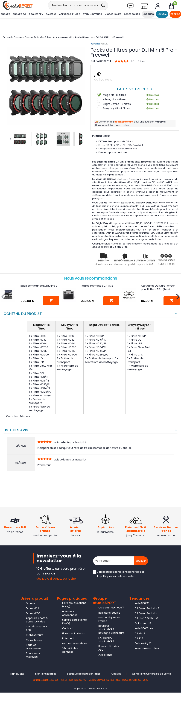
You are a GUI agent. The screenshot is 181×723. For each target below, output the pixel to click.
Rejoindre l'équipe (109, 612)
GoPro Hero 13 (143, 623)
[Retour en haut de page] (176, 502)
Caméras (51, 14)
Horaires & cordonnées (69, 613)
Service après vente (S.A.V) (74, 621)
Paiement (68, 638)
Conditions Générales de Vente (151, 674)
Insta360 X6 (142, 603)
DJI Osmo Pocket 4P (147, 608)
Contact (67, 628)
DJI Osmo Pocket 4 (146, 613)
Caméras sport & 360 (36, 628)
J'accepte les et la (120, 574)
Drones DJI (19, 14)
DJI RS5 (139, 638)
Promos (175, 14)
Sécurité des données (70, 650)
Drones (5, 14)
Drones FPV (36, 14)
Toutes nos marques (33, 655)
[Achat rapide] (51, 300)
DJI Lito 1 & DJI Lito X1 (146, 618)
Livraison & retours (73, 633)
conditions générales (127, 572)
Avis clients (105, 655)
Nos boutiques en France (109, 619)
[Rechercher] (103, 5)
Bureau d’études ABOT (108, 647)
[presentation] (10, 139)
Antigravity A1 (143, 643)
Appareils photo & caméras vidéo (37, 619)
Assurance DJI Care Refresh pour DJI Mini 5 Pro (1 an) (158, 287)
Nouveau (162, 14)
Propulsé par (80, 688)
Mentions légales (45, 674)
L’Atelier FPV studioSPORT (106, 639)
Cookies (116, 674)
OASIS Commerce (98, 688)
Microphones (113, 14)
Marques (148, 14)
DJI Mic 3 (140, 633)
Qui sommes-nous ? (111, 607)
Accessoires (132, 14)
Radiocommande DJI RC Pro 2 (39, 286)
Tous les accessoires (33, 646)
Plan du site (17, 674)
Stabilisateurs (92, 14)
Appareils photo (69, 14)
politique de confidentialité (117, 576)
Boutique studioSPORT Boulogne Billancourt (111, 629)
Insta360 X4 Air (144, 628)
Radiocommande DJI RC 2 (97, 286)
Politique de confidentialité (84, 674)
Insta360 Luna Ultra (147, 648)
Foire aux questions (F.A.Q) (74, 604)
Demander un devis (74, 643)
